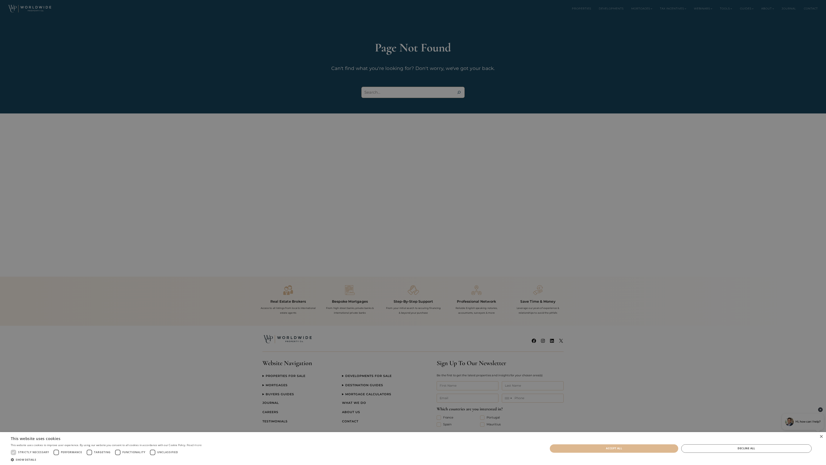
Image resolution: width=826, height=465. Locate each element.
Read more (194, 445)
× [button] (821, 436)
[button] (106, 459)
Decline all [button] (746, 448)
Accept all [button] (614, 448)
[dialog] (413, 448)
